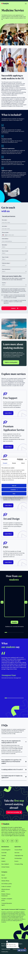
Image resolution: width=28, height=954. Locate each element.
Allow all (14, 485)
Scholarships (18, 858)
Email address (5, 238)
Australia (3, 852)
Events (16, 861)
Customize (13, 489)
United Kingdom (5, 850)
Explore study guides (11, 362)
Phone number (5, 232)
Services (17, 852)
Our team (4, 878)
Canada (3, 855)
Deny (14, 493)
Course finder (18, 850)
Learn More (8, 413)
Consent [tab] (5, 463)
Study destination (6, 269)
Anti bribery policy (6, 883)
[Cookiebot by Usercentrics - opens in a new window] (17, 459)
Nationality (5, 244)
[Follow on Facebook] (7, 841)
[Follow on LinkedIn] (3, 841)
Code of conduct (6, 886)
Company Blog (19, 864)
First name (5, 220)
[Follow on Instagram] (16, 841)
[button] (26, 602)
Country (4, 282)
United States (5, 867)
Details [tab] (14, 463)
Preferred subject (6, 263)
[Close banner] (25, 459)
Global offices (5, 881)
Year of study (5, 251)
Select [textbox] (3, 247)
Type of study (5, 257)
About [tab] (23, 463)
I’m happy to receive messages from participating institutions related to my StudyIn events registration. (15, 302)
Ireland (3, 861)
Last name (5, 226)
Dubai (3, 858)
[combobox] (4, 235)
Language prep (19, 855)
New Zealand (5, 864)
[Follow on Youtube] (12, 841)
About (3, 875)
